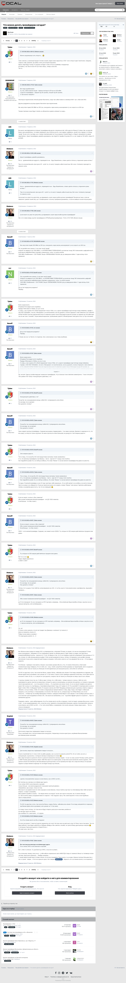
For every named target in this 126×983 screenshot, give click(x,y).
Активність (15, 10)
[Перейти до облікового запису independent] (74, 959)
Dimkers (37, 51)
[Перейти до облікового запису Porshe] (74, 951)
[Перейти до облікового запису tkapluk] (10, 722)
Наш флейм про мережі (25, 34)
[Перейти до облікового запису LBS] (10, 133)
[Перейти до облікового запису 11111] (74, 942)
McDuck (119, 35)
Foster (12, 32)
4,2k (10, 731)
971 (11, 252)
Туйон (10, 47)
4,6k (10, 163)
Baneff (9, 237)
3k (11, 62)
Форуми (4, 14)
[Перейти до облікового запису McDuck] (114, 35)
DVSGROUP (9, 80)
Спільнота (6, 10)
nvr (10, 268)
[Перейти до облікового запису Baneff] (10, 243)
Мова (46, 977)
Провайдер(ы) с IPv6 (9, 924)
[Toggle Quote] (21, 51)
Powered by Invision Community (63, 980)
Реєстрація (120, 3)
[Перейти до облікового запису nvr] (10, 274)
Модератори (28, 14)
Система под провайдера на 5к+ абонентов (20, 932)
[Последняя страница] (38, 41)
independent (80, 958)
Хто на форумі (39, 14)
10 (11, 141)
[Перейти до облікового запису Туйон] (10, 53)
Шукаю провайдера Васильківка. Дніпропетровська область (20, 949)
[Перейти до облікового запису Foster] (5, 33)
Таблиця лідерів (50, 14)
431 (11, 95)
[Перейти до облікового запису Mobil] (74, 925)
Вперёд (34, 40)
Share (76, 33)
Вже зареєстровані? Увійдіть (104, 3)
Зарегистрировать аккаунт (27, 893)
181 (11, 283)
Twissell (9, 925)
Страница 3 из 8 (45, 40)
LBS (9, 127)
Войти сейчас (70, 893)
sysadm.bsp (10, 959)
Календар (11, 14)
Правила (20, 14)
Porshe (9, 950)
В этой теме (116, 10)
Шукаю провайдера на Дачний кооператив (15, 957)
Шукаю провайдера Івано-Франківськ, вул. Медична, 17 (19, 940)
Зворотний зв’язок (76, 977)
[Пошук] (123, 10)
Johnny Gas (10, 934)
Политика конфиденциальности (59, 977)
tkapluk (10, 716)
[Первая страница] (3, 41)
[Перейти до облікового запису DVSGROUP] (10, 86)
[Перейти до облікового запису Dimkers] (10, 155)
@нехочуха (59, 859)
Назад (8, 40)
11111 (8, 942)
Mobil (78, 924)
